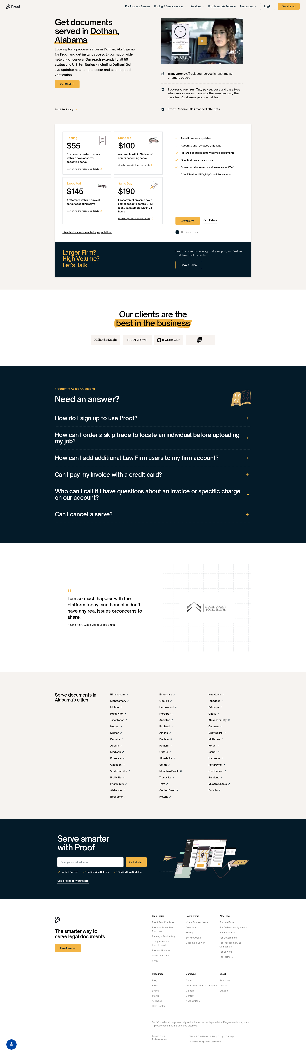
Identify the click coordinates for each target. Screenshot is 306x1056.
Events (155, 990)
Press (155, 960)
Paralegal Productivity (163, 936)
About (189, 980)
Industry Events (160, 955)
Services (195, 6)
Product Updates (161, 950)
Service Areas (193, 937)
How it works (67, 948)
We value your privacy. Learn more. (205, 1042)
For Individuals (227, 932)
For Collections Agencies (233, 927)
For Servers (225, 951)
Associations (193, 1000)
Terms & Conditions (198, 1036)
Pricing (189, 932)
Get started (288, 6)
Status (155, 995)
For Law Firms (226, 922)
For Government (228, 937)
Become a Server (195, 942)
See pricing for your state (73, 880)
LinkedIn (223, 990)
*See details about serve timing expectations (87, 232)
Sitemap (230, 1036)
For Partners (226, 956)
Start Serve (187, 221)
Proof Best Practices (163, 922)
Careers (190, 990)
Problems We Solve (220, 6)
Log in (267, 6)
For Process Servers (137, 6)
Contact (190, 995)
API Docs (157, 1000)
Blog (154, 980)
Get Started (67, 84)
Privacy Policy (216, 1036)
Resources (246, 6)
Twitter (223, 985)
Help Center (158, 1006)
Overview (191, 927)
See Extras (210, 220)
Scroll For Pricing (64, 109)
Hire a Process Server (197, 922)
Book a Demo (189, 265)
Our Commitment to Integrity (201, 985)
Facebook (224, 980)
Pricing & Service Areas (168, 6)
